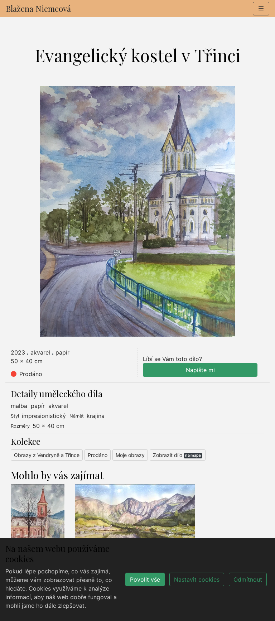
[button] (261, 8)
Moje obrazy (130, 455)
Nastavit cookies (196, 579)
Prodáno (97, 455)
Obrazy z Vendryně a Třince (46, 455)
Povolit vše (145, 579)
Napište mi (200, 370)
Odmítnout (247, 579)
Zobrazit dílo (177, 455)
